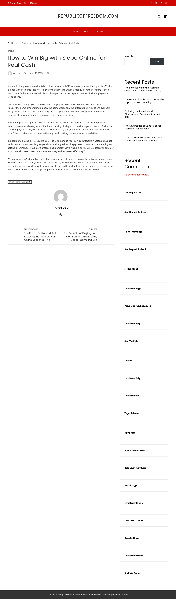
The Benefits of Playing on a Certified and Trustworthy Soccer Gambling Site (80, 235)
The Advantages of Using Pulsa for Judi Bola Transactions (142, 127)
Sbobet (87, 31)
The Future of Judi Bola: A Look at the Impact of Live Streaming (144, 101)
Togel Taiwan (131, 413)
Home (76, 31)
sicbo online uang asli (20, 182)
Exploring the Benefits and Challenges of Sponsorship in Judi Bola (142, 114)
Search (128, 56)
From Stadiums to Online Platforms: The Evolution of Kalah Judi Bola (143, 139)
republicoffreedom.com (88, 16)
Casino (99, 31)
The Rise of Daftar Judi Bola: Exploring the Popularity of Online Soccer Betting (41, 235)
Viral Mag (107, 594)
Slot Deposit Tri (132, 192)
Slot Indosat (131, 268)
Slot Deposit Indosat (135, 212)
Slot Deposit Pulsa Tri (136, 249)
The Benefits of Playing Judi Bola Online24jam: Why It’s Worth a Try (142, 89)
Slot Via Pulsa (131, 341)
